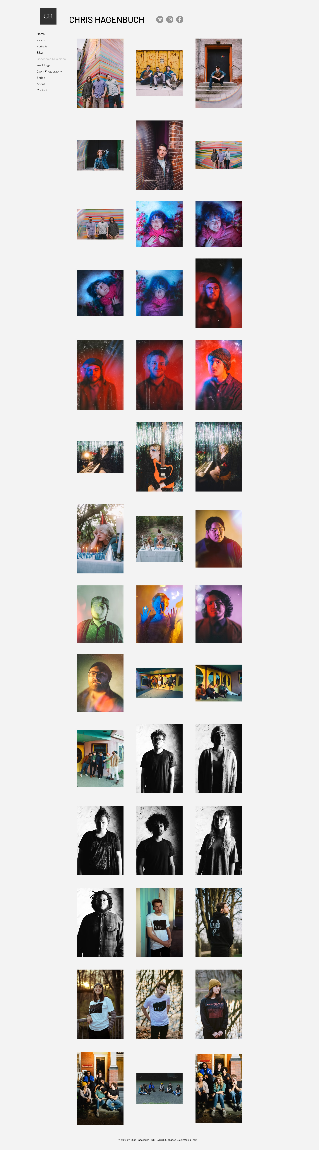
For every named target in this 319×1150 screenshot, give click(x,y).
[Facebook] (179, 19)
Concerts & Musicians (51, 59)
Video (40, 40)
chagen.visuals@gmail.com (182, 1139)
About (41, 84)
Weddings (43, 65)
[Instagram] (169, 19)
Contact (42, 90)
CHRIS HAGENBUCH (106, 19)
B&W (40, 52)
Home (41, 34)
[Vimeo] (159, 19)
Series (41, 78)
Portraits (42, 46)
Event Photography (49, 71)
